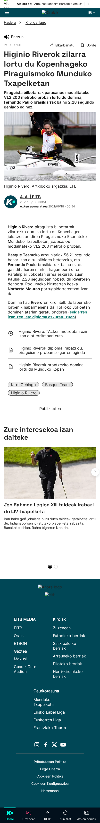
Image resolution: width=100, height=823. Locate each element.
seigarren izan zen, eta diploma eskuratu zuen (47, 314)
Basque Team (57, 384)
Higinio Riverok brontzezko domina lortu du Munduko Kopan (50, 367)
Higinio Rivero (24, 392)
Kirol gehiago (23, 384)
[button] (95, 472)
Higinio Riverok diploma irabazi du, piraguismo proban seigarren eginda (51, 350)
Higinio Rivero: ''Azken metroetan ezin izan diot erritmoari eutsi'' (53, 333)
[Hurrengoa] (89, 4)
